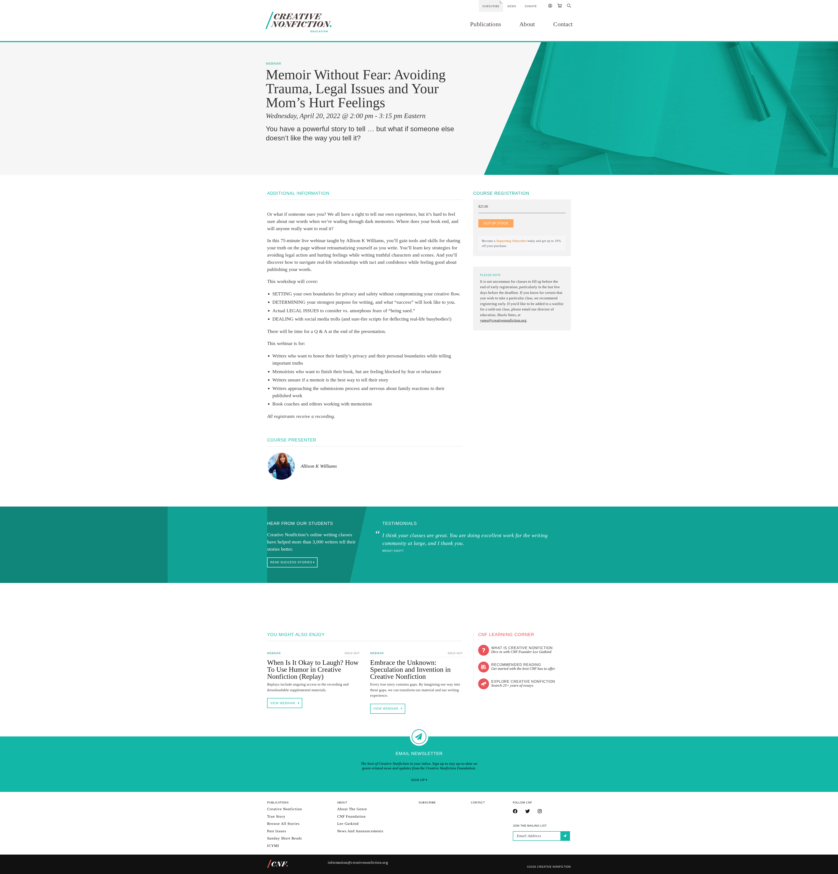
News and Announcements (360, 831)
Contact (563, 24)
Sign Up (418, 780)
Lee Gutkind (348, 824)
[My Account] (550, 6)
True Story (276, 816)
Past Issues (276, 831)
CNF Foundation (351, 816)
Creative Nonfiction (284, 809)
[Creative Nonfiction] (311, 22)
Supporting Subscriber (511, 241)
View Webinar (283, 703)
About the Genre (352, 809)
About (527, 24)
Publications (485, 24)
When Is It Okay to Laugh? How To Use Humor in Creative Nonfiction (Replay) (313, 669)
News (511, 6)
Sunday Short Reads (284, 838)
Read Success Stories (291, 562)
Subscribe (491, 6)
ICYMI (273, 845)
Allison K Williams (319, 466)
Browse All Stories (283, 824)
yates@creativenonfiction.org (503, 320)
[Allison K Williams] (281, 466)
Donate (531, 6)
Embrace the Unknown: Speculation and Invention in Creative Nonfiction (410, 669)
